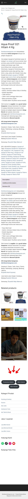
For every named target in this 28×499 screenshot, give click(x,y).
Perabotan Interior (8, 382)
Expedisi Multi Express (8, 133)
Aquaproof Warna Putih (13, 174)
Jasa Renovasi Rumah (6, 428)
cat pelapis (9, 61)
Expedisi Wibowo (11, 138)
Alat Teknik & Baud (6, 412)
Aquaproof (8, 10)
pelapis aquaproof (13, 75)
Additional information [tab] (9, 183)
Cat (6, 8)
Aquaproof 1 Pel (8, 150)
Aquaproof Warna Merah (8, 172)
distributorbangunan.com (17, 114)
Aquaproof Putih (20, 162)
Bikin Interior (21, 382)
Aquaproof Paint (10, 162)
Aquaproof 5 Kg (18, 150)
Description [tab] (6, 179)
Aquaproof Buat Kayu (7, 152)
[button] (2, 13)
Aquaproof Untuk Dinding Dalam (10, 164)
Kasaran (3, 402)
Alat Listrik (3, 405)
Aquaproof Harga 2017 (12, 158)
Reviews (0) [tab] (6, 186)
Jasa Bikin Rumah (5, 424)
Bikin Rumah (14, 386)
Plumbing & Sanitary (6, 399)
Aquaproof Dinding (6, 156)
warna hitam (12, 77)
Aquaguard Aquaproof (11, 148)
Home (2, 8)
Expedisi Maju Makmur (15, 142)
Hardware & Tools (5, 409)
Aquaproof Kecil (11, 160)
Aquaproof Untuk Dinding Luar (10, 166)
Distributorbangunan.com (8, 51)
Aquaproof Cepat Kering (14, 154)
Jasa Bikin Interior (5, 431)
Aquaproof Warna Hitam (13, 170)
